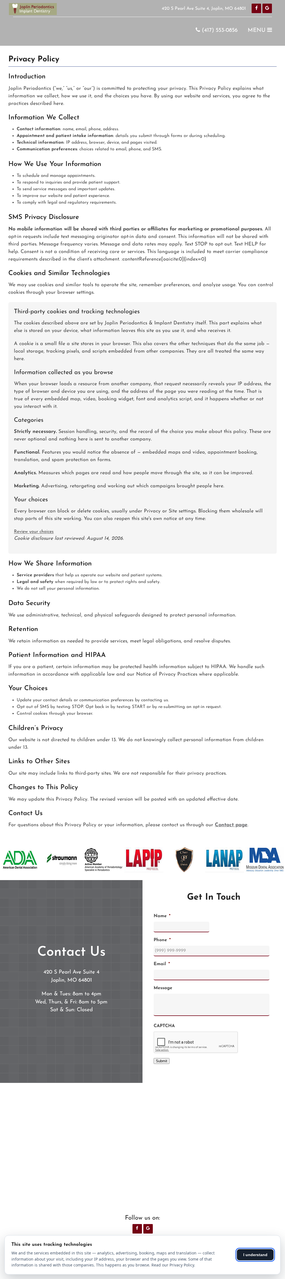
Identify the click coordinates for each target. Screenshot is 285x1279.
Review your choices (34, 531)
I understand (255, 1254)
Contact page (231, 825)
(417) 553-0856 (219, 30)
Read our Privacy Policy (172, 1265)
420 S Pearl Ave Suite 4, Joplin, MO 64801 (204, 8)
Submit (161, 1061)
